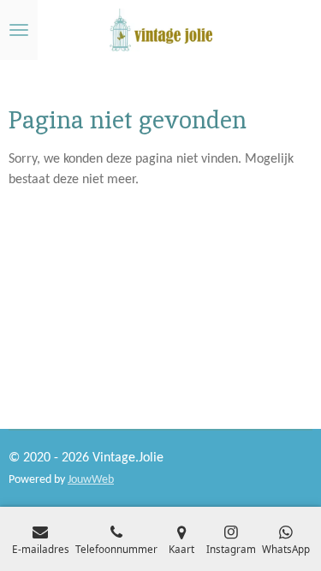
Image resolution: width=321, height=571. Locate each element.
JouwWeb (91, 479)
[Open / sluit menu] (19, 30)
